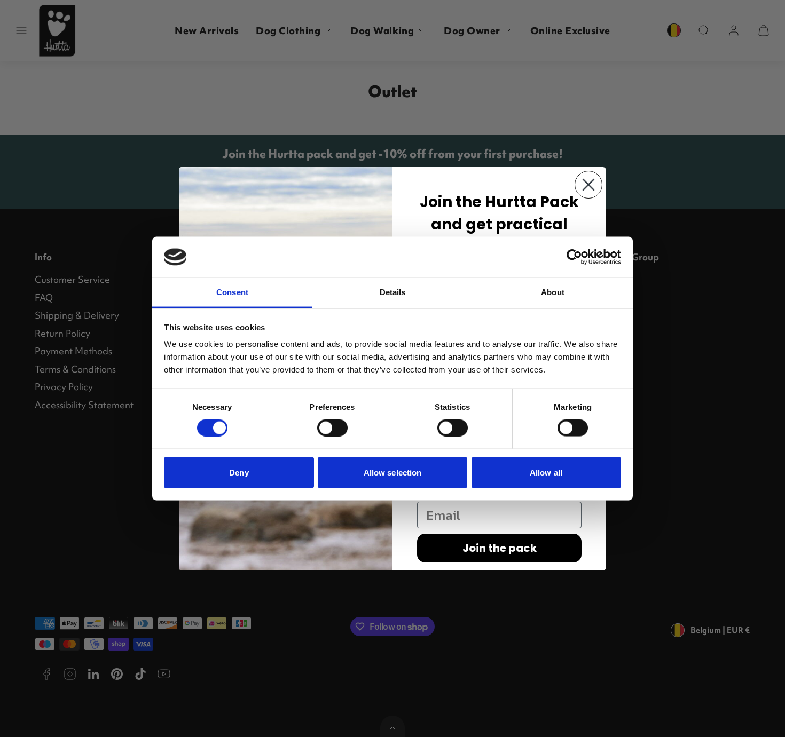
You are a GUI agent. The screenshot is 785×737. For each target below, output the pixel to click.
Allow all (546, 472)
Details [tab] (393, 292)
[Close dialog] (588, 184)
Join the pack (499, 548)
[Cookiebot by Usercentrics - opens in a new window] (574, 257)
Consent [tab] (232, 292)
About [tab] (552, 292)
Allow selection (393, 472)
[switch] (332, 428)
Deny (238, 472)
